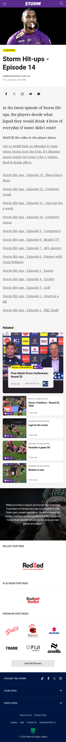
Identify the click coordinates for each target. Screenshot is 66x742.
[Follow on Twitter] (54, 678)
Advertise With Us (47, 722)
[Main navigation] (4, 4)
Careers (13, 722)
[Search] (61, 4)
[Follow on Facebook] (48, 678)
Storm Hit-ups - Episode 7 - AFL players (32, 248)
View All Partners (33, 663)
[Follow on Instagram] (60, 678)
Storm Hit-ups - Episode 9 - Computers (32, 231)
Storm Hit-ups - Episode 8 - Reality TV (31, 239)
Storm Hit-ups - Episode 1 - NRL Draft (31, 310)
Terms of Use (25, 715)
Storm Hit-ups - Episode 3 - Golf (26, 288)
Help (22, 722)
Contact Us (32, 722)
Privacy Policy (40, 715)
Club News (9, 50)
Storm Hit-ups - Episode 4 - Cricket (29, 279)
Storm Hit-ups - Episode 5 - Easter (28, 271)
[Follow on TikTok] (42, 678)
